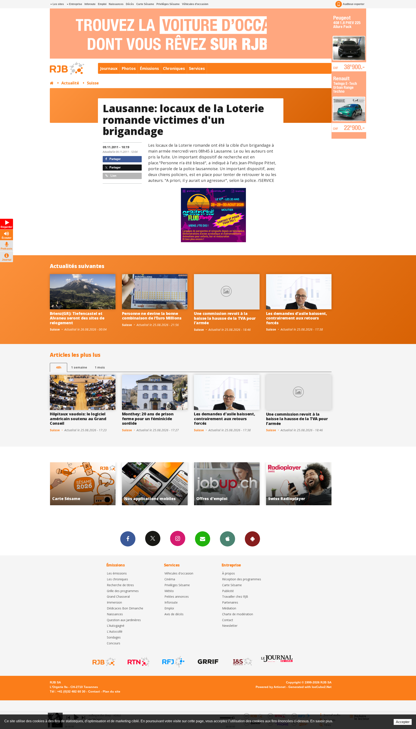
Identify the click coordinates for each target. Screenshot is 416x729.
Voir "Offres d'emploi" (155, 483)
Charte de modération (237, 614)
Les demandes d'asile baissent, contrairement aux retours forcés (296, 318)
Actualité (70, 83)
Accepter (403, 722)
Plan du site (111, 691)
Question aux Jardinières (124, 620)
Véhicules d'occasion (195, 4)
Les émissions (117, 573)
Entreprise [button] (75, 4)
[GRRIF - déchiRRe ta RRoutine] (207, 661)
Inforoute (90, 4)
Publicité (228, 591)
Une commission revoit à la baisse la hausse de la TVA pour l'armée (225, 318)
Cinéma (169, 579)
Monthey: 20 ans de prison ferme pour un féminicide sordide (148, 418)
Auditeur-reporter (353, 4)
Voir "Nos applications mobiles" (82, 483)
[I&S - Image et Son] (242, 661)
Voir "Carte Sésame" (299, 483)
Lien (113, 175)
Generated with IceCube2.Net (310, 687)
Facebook (127, 538)
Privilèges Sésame (168, 4)
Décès (130, 4)
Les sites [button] (58, 4)
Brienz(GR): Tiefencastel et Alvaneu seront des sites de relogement (77, 318)
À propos (228, 573)
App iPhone (227, 538)
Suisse (93, 83)
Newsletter (229, 626)
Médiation (229, 608)
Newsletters (202, 538)
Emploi (102, 4)
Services (197, 68)
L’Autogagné (115, 626)
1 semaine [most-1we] (79, 367)
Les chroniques (117, 579)
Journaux (108, 68)
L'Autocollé (114, 632)
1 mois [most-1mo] (100, 367)
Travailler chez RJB (235, 597)
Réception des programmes (241, 579)
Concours (113, 643)
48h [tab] (58, 367)
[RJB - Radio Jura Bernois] (103, 661)
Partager (115, 159)
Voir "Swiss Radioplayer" (227, 483)
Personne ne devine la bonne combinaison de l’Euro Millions (152, 316)
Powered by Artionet (271, 687)
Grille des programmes (123, 591)
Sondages (114, 637)
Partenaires (230, 602)
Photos (129, 68)
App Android (252, 538)
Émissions (149, 68)
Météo (169, 591)
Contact (227, 620)
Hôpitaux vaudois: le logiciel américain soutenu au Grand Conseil (78, 418)
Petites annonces (176, 597)
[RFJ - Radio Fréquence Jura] (173, 661)
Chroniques (174, 68)
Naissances (116, 4)
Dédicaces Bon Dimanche (125, 608)
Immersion (114, 602)
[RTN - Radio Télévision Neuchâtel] (138, 661)
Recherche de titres (120, 585)
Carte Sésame (145, 4)
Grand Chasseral (118, 597)
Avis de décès (174, 614)
